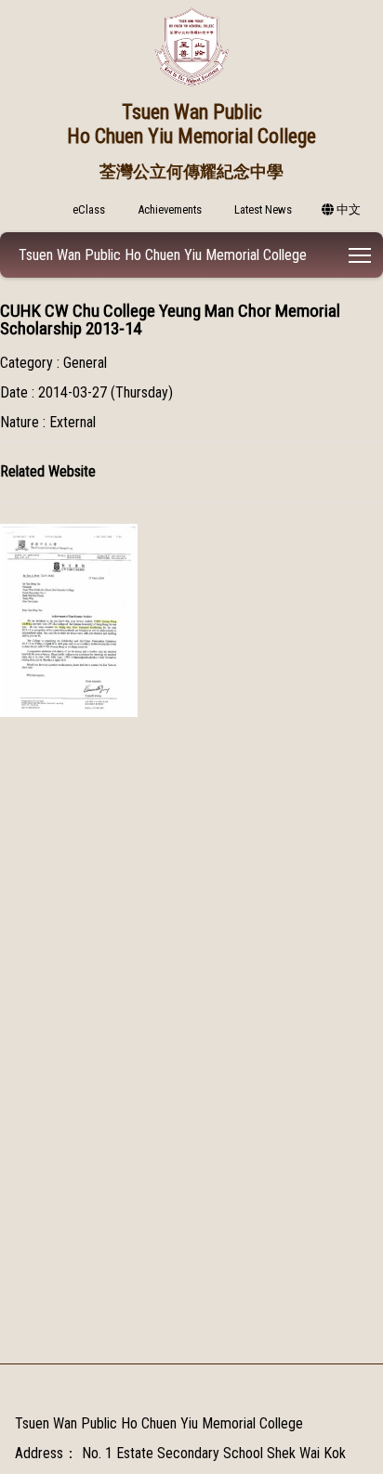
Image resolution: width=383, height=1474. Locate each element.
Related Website (48, 471)
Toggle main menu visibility (360, 254)
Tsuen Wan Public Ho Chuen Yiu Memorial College (163, 255)
